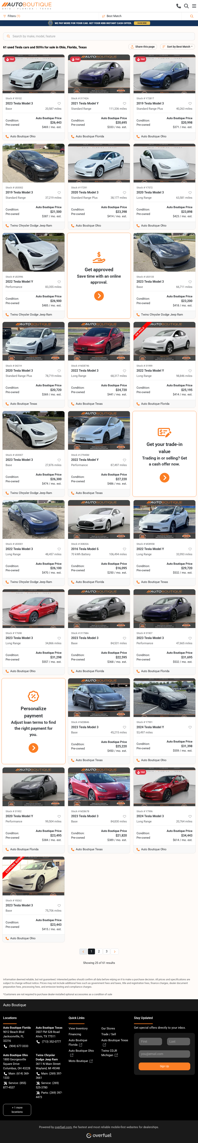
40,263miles (184, 108)
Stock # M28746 (80, 365)
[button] (179, 6)
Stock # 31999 (144, 365)
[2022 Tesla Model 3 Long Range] (99, 341)
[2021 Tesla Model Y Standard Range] (99, 74)
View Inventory (78, 1028)
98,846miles (184, 376)
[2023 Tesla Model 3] (34, 74)
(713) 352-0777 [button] (51, 1041)
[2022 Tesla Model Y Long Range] (164, 341)
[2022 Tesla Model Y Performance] (34, 252)
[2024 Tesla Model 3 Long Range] (164, 786)
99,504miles (53, 821)
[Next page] (115, 952)
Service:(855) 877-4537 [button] (14, 1085)
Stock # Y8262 (14, 900)
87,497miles (119, 465)
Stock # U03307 (14, 454)
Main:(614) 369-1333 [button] (16, 1076)
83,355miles (53, 287)
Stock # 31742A (80, 98)
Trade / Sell (108, 1034)
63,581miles (184, 197)
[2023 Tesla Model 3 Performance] (164, 608)
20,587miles (53, 108)
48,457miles (53, 554)
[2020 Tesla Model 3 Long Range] (164, 163)
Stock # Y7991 (145, 722)
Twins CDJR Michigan (109, 1053)
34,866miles (53, 643)
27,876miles (53, 465)
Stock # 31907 (144, 633)
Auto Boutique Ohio (81, 1050)
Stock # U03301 (14, 543)
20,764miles (184, 821)
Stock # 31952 (13, 811)
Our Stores (108, 1028)
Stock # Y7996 (145, 811)
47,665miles (184, 643)
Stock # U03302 (14, 187)
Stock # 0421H (14, 365)
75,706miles (53, 910)
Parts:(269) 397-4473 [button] (49, 1095)
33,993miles (184, 554)
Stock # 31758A (80, 633)
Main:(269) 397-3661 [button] (49, 1076)
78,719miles (53, 376)
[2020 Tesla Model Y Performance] (34, 786)
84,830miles (119, 821)
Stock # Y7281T (145, 98)
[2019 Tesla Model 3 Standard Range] (34, 163)
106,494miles (118, 554)
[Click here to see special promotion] (99, 23)
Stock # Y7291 (79, 187)
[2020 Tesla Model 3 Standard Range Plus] (99, 163)
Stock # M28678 (80, 811)
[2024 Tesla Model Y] (164, 697)
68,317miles (119, 376)
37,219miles (53, 197)
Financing (75, 1034)
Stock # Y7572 (145, 187)
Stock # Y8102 (14, 98)
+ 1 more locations (17, 1109)
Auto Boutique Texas (114, 1040)
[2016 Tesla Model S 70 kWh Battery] (99, 519)
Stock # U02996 (14, 276)
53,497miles (145, 732)
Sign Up (164, 1066)
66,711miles (184, 287)
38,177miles (119, 197)
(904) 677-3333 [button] (18, 1046)
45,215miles (119, 732)
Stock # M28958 (145, 543)
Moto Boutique (78, 1061)
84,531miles (119, 643)
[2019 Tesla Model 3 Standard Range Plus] (164, 74)
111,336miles (118, 108)
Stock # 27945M (80, 454)
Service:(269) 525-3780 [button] (47, 1085)
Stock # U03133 (145, 276)
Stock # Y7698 (14, 633)
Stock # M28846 (80, 722)
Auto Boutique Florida (78, 1042)
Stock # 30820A (80, 543)
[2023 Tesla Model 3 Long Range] (34, 608)
